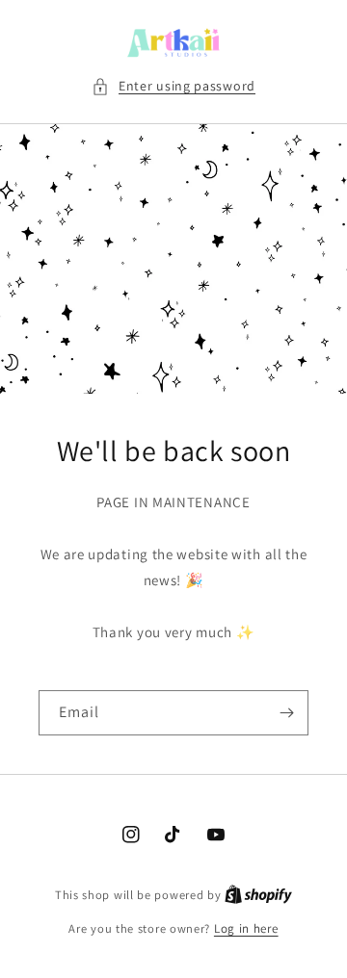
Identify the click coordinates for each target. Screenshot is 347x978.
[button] (173, 86)
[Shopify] (258, 895)
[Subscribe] (286, 712)
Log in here (246, 928)
